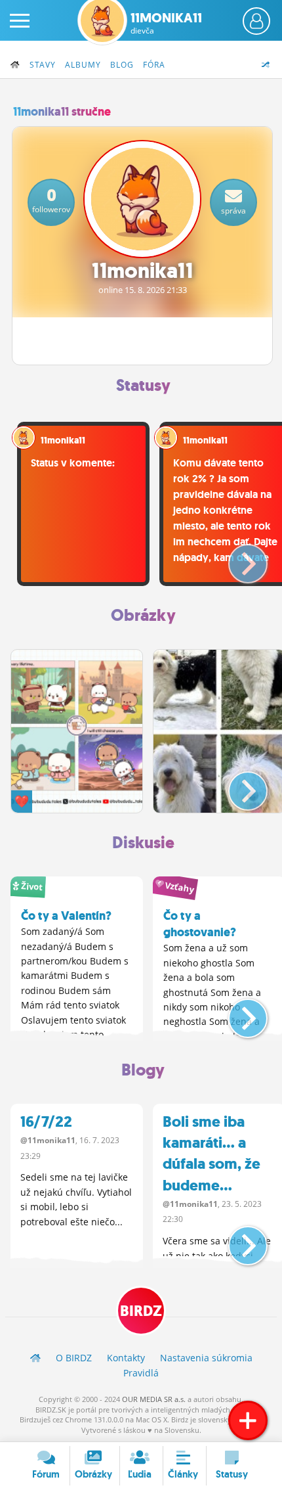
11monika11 (166, 23)
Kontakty (126, 1357)
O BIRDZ (74, 1357)
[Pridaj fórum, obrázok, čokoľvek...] (248, 1420)
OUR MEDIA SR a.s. (154, 1399)
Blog (122, 64)
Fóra (154, 64)
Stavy (43, 64)
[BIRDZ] (35, 1357)
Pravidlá (141, 1373)
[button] (237, 558)
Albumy (83, 64)
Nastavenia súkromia (206, 1357)
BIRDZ (141, 1311)
